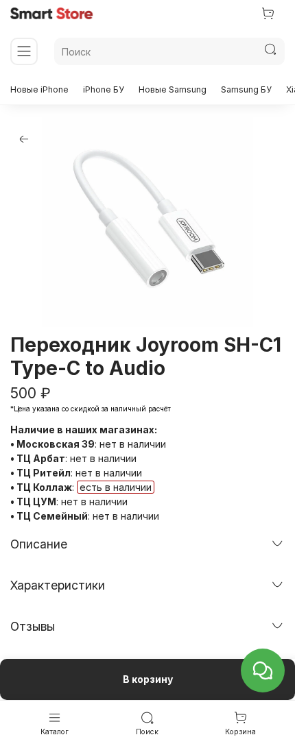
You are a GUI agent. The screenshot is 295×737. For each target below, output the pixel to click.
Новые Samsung (172, 89)
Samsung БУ (246, 89)
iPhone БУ (103, 89)
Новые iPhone (39, 89)
